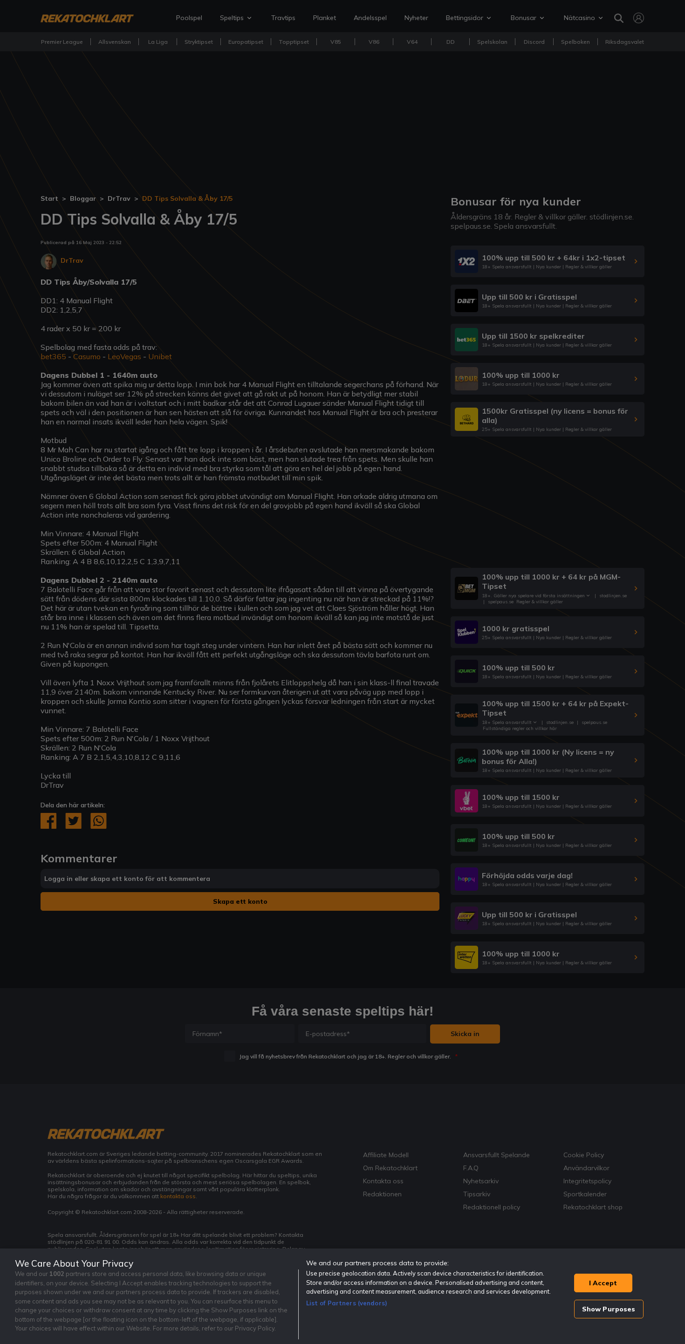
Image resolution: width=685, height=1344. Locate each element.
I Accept (603, 1283)
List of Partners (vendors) (346, 1303)
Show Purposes (609, 1309)
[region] (342, 1296)
